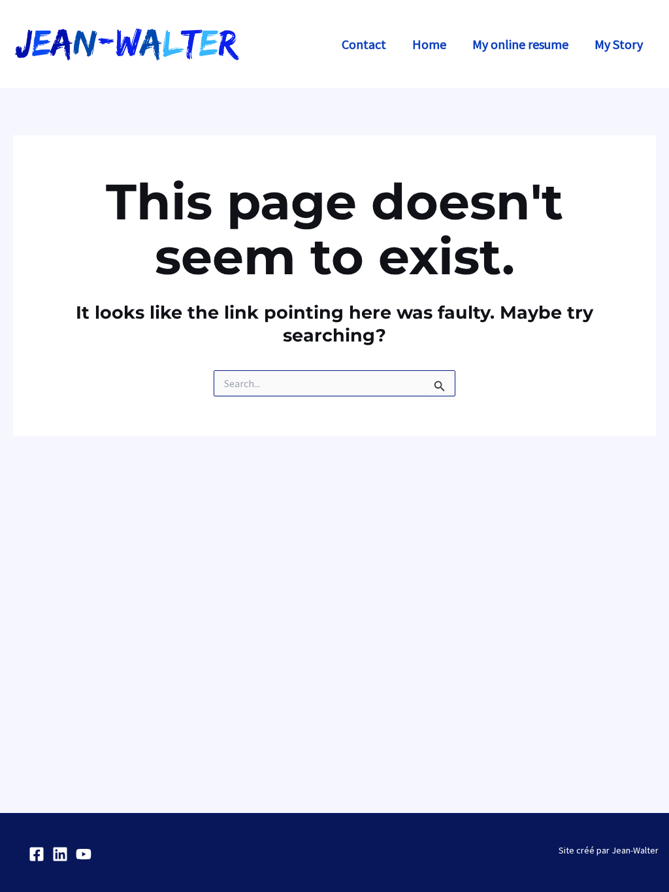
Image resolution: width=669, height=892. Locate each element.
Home (429, 44)
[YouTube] (83, 854)
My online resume (520, 44)
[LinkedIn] (60, 854)
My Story (619, 44)
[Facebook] (36, 854)
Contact (364, 44)
